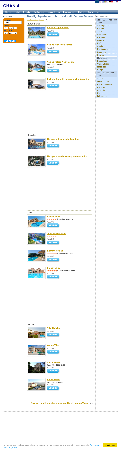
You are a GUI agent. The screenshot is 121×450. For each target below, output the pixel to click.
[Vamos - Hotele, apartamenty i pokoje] (107, 1)
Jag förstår (110, 445)
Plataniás (101, 37)
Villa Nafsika (53, 327)
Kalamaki (101, 28)
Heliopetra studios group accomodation (67, 156)
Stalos (100, 31)
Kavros (100, 93)
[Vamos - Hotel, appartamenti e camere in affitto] (105, 1)
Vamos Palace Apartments (60, 61)
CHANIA (11, 6)
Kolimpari (101, 87)
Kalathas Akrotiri (104, 49)
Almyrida (101, 90)
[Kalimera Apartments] (53, 34)
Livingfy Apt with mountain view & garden (68, 79)
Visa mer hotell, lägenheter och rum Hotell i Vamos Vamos (59, 403)
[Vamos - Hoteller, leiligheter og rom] (112, 1)
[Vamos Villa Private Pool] (53, 51)
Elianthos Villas (55, 250)
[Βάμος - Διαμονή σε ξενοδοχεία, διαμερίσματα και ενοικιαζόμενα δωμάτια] (103, 1)
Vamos (100, 78)
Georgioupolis (103, 81)
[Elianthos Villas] (53, 259)
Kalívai (100, 43)
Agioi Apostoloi (103, 25)
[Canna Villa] (53, 352)
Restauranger (69, 12)
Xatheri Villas (53, 267)
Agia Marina (102, 34)
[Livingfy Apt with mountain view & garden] (53, 86)
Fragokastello (103, 66)
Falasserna (102, 96)
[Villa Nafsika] (53, 334)
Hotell (17, 12)
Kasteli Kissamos (104, 84)
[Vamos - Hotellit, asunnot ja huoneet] (114, 1)
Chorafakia (101, 52)
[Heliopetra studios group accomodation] (53, 163)
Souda (100, 46)
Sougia (100, 69)
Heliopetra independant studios (63, 139)
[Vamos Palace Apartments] (53, 70)
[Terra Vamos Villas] (53, 242)
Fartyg (90, 12)
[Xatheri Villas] (53, 277)
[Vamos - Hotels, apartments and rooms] (100, 1)
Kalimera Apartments (58, 27)
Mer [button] (99, 12)
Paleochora (102, 60)
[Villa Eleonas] (53, 371)
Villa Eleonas (53, 362)
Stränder (26, 12)
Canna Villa (53, 345)
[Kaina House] (53, 388)
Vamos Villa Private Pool (59, 44)
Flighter (81, 12)
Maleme (100, 40)
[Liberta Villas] (53, 225)
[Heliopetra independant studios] (53, 146)
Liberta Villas (53, 216)
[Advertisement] (59, 115)
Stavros (100, 55)
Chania (8, 12)
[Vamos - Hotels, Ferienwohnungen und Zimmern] (110, 1)
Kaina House (53, 379)
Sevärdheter (39, 12)
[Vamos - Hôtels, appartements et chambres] (117, 1)
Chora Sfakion (103, 63)
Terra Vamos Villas (56, 233)
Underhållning (54, 12)
